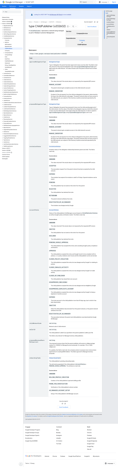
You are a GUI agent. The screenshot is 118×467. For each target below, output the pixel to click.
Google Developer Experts (32, 435)
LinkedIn (58, 438)
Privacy (32, 463)
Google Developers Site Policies (55, 416)
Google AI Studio (91, 438)
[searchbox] (11, 11)
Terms (27, 463)
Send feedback (92, 26)
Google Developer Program (32, 430)
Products (36, 22)
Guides (4, 6)
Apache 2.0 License (32, 416)
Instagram (59, 435)
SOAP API (30, 2)
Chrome (89, 432)
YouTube (58, 443)
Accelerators (28, 438)
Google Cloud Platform (75, 456)
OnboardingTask (54, 358)
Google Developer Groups (32, 432)
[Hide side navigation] (21, 464)
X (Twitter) (59, 441)
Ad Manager (17, 2)
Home (30, 22)
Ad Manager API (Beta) (56, 14)
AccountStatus (54, 210)
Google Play (90, 446)
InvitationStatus (55, 146)
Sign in (114, 2)
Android (89, 430)
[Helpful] (94, 22)
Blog (57, 430)
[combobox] (87, 2)
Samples (21, 6)
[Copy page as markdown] (73, 26)
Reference (13, 6)
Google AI (86, 456)
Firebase (89, 435)
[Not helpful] (97, 22)
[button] (11, 24)
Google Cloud (90, 443)
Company (82, 40)
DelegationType (54, 62)
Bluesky (58, 432)
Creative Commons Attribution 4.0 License (72, 414)
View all (89, 449)
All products (96, 456)
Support (29, 6)
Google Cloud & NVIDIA (31, 441)
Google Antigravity (92, 441)
